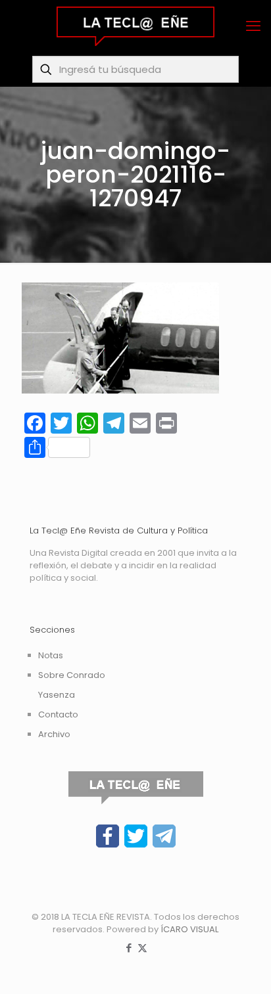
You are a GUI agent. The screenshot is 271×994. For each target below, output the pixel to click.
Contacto (58, 714)
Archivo (54, 734)
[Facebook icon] (129, 948)
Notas (50, 655)
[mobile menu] (253, 26)
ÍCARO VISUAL (189, 929)
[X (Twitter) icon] (142, 948)
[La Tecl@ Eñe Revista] (135, 26)
